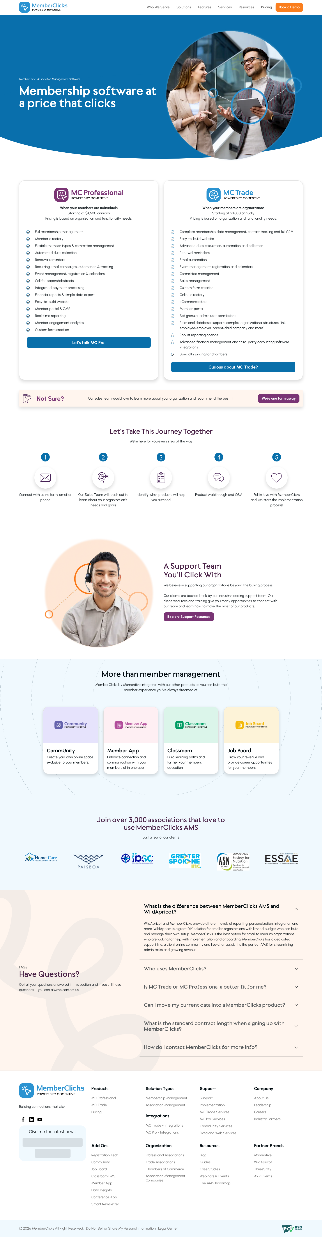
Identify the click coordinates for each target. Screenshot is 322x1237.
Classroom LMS (103, 1176)
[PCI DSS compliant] (292, 1228)
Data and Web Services (218, 1133)
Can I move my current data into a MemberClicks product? (214, 1004)
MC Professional (103, 1098)
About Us (261, 1098)
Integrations (157, 1115)
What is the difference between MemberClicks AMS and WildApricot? (211, 909)
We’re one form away (279, 398)
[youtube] (38, 1117)
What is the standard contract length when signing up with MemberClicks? (214, 1026)
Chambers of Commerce (165, 1169)
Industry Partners (267, 1119)
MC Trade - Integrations (164, 1125)
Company (263, 1088)
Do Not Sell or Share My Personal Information (121, 1228)
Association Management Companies (165, 1178)
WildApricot (263, 1162)
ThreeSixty (262, 1169)
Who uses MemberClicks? (175, 968)
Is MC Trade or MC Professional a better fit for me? (205, 986)
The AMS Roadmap (215, 1183)
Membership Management (166, 1098)
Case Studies (210, 1169)
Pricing (96, 1112)
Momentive (263, 1155)
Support (208, 1088)
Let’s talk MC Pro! (88, 342)
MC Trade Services (214, 1112)
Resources (209, 1145)
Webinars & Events (214, 1176)
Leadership (262, 1105)
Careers (260, 1112)
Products (99, 1088)
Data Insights (101, 1190)
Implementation (212, 1105)
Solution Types (160, 1088)
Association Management (165, 1105)
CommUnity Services (216, 1126)
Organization (159, 1145)
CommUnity (100, 1162)
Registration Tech (104, 1155)
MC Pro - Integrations (162, 1132)
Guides (205, 1162)
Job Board (99, 1169)
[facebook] (21, 1117)
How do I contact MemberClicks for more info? (200, 1047)
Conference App (104, 1197)
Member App (101, 1183)
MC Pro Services (212, 1119)
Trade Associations (160, 1162)
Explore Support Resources (188, 617)
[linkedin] (29, 1117)
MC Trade (99, 1105)
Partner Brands (269, 1145)
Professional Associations (165, 1155)
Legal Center (168, 1228)
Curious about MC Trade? (233, 367)
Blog (203, 1155)
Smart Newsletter (105, 1204)
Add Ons (99, 1145)
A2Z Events (263, 1176)
